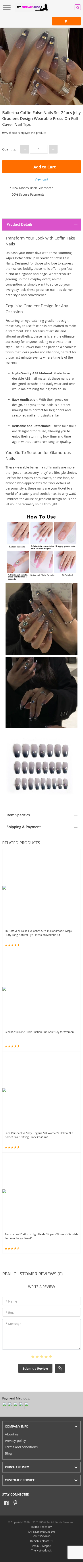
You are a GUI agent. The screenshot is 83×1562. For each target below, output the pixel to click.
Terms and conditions (21, 1447)
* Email (11, 1312)
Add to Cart (44, 167)
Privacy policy (15, 1440)
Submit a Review (35, 1368)
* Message (13, 1324)
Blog (8, 1453)
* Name (11, 1301)
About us (12, 1434)
